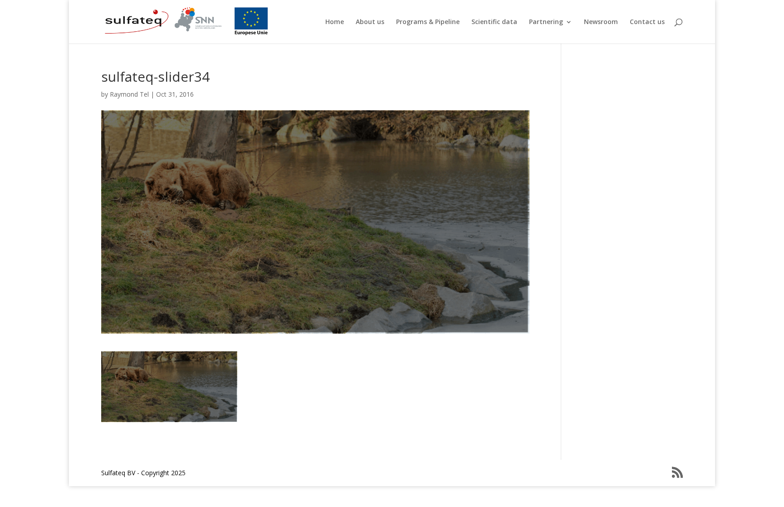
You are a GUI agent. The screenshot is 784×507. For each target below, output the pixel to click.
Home (334, 22)
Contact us (647, 22)
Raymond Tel (129, 94)
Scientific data (494, 22)
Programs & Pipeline (428, 22)
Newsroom (601, 22)
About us (370, 22)
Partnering (546, 22)
